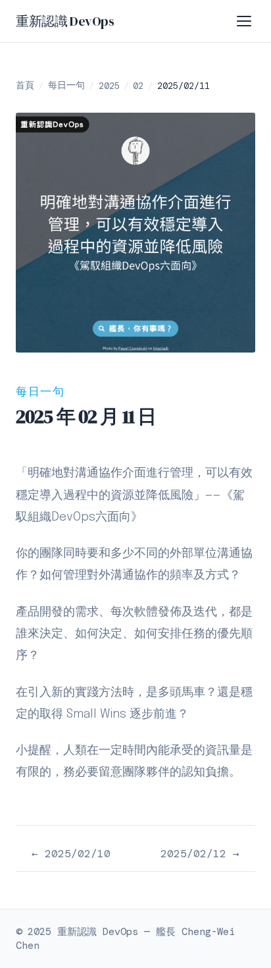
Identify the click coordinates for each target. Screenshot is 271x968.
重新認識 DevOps (65, 21)
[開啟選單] (244, 21)
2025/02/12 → (199, 854)
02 (138, 86)
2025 (109, 86)
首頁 (25, 85)
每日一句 (66, 85)
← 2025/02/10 (71, 854)
